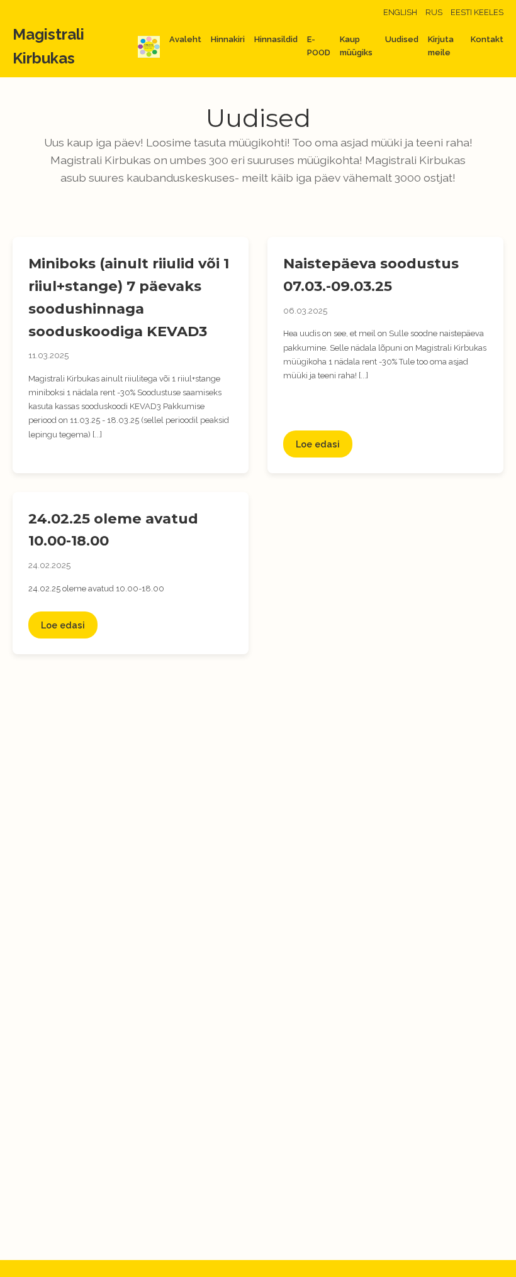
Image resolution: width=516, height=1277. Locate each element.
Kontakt (487, 39)
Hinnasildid (276, 39)
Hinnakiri (228, 39)
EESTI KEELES (477, 12)
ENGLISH (400, 12)
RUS (433, 12)
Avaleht (185, 39)
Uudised (401, 39)
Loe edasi (318, 444)
